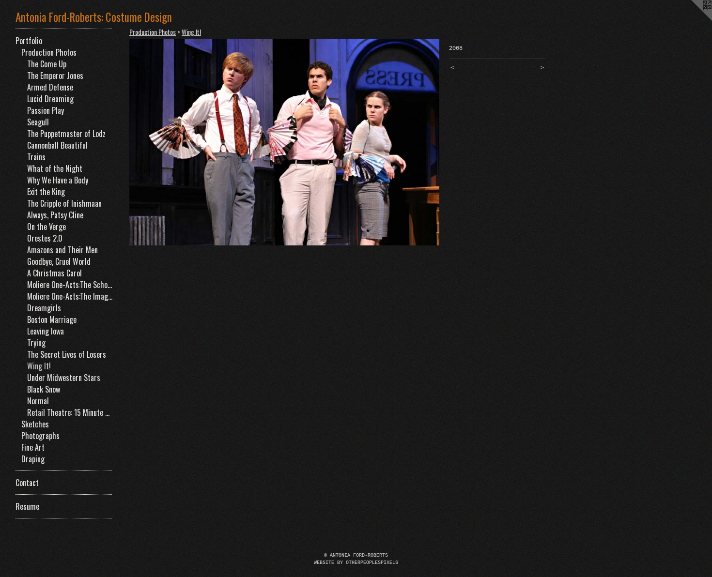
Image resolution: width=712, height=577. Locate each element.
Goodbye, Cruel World (59, 261)
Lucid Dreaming (50, 99)
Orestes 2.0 (44, 238)
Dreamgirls (44, 308)
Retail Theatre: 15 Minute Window (69, 412)
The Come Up (46, 64)
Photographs (40, 435)
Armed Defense (50, 87)
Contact (27, 482)
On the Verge (46, 226)
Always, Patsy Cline (55, 215)
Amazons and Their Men (62, 250)
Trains (36, 157)
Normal (38, 401)
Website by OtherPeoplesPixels (356, 562)
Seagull (38, 122)
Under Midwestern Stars (63, 377)
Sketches (35, 424)
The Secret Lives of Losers (66, 354)
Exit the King (46, 191)
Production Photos (49, 52)
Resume (27, 506)
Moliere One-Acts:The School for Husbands (69, 284)
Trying (36, 343)
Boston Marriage (52, 319)
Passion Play (45, 110)
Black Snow (43, 389)
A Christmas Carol (54, 273)
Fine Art (33, 447)
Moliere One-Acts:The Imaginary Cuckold (69, 296)
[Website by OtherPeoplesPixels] (692, 19)
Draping (33, 459)
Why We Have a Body (57, 180)
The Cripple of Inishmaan (64, 203)
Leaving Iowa (45, 331)
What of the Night (54, 168)
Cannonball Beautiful (57, 145)
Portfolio (28, 40)
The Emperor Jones (55, 75)
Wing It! (39, 366)
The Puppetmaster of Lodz (66, 133)
